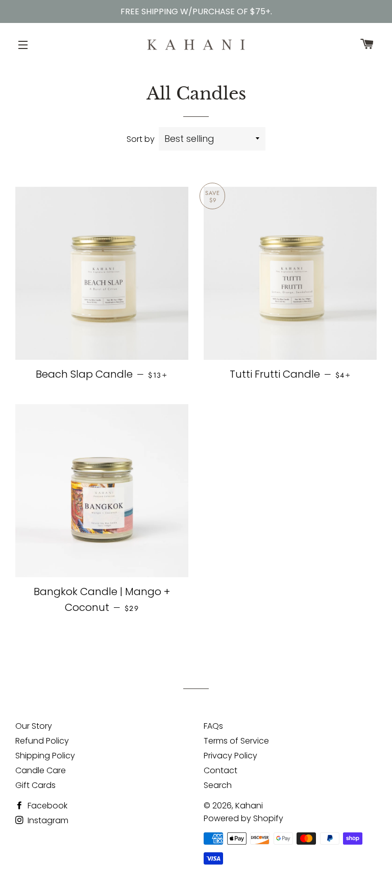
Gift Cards (35, 785)
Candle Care (40, 770)
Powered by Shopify (243, 818)
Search (218, 785)
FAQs (213, 726)
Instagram (47, 820)
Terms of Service (236, 741)
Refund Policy (42, 741)
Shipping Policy (45, 755)
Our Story (33, 726)
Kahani (249, 805)
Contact (220, 770)
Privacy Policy (230, 755)
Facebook (46, 805)
